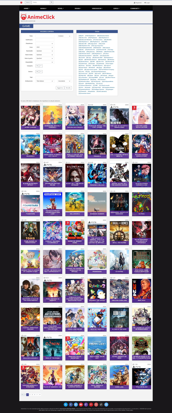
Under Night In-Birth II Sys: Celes (53, 155)
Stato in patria (29, 58)
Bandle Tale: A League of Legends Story (30, 270)
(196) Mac (81, 49)
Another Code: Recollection (142, 126)
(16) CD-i (81, 87)
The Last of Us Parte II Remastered (119, 126)
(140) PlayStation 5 (97, 53)
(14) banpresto (83, 91)
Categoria (30, 66)
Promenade (97, 271)
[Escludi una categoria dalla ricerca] (41, 65)
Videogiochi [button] (96, 8)
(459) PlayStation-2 (95, 41)
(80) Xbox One (100, 61)
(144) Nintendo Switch (85, 53)
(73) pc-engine (109, 63)
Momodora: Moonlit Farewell (52, 126)
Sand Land (119, 387)
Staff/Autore (29, 39)
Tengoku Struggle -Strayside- (30, 386)
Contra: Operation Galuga (30, 328)
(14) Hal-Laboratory (102, 91)
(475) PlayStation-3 (84, 41)
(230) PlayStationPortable (85, 47)
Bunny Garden (30, 127)
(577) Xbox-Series (98, 39)
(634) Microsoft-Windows (85, 39)
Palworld (30, 156)
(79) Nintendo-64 (109, 61)
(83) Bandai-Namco (84, 61)
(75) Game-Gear (83, 63)
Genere (30, 71)
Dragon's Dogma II (30, 358)
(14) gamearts (91, 91)
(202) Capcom (106, 47)
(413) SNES (104, 41)
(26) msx (96, 75)
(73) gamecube (100, 63)
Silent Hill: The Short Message (75, 184)
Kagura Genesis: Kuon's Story (141, 155)
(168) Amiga (82, 51)
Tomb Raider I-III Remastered (30, 242)
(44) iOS (81, 69)
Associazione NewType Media (67, 408)
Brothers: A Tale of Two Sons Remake (30, 299)
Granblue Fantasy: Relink (52, 184)
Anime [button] (26, 8)
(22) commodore (83, 77)
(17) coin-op (99, 83)
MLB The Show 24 (97, 329)
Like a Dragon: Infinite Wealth (119, 155)
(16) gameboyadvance (84, 89)
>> (40, 394)
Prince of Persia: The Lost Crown (97, 126)
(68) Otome (82, 65)
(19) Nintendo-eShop (84, 81)
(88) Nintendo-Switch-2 (90, 59)
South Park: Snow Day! (97, 357)
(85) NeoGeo (111, 59)
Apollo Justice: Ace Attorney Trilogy (75, 155)
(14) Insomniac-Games (84, 93)
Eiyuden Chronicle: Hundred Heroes (75, 386)
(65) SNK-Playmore (98, 65)
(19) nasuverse (101, 79)
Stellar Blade (142, 387)
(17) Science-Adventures (85, 85)
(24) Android (103, 75)
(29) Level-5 (98, 73)
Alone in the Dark (119, 329)
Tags (31, 77)
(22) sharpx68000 (93, 77)
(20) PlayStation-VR (84, 79)
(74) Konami (91, 63)
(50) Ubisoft (92, 67)
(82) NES (92, 61)
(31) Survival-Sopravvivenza (98, 71)
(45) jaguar (99, 67)
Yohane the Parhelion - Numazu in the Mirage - (75, 270)
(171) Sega (110, 49)
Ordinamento (29, 81)
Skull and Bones (119, 243)
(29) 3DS (91, 73)
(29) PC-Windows (106, 73)
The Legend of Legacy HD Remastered (141, 328)
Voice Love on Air (75, 329)
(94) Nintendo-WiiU (97, 57)
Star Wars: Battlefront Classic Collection (52, 327)
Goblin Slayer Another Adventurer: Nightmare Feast (75, 299)
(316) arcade (102, 43)
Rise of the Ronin (53, 358)
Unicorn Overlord (119, 300)
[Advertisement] (108, 17)
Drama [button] (77, 8)
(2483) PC (81, 35)
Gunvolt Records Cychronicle (52, 242)
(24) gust (111, 75)
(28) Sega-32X (82, 75)
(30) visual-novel (83, 73)
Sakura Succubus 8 (75, 127)
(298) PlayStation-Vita (84, 45)
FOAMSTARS (30, 214)
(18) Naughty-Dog (90, 83)
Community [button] (134, 8)
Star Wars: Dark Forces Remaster (141, 270)
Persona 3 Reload (97, 185)
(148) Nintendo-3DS (109, 51)
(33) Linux (81, 71)
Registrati (138, 2)
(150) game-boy (90, 51)
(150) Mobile (99, 51)
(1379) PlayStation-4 (90, 35)
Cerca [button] (115, 8)
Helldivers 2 (75, 214)
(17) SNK (95, 85)
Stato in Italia (29, 54)
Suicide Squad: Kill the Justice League (119, 184)
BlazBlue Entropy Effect (30, 184)
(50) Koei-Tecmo (83, 67)
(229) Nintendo (97, 47)
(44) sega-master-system (91, 69)
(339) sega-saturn (92, 43)
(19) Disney (93, 79)
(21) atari (101, 77)
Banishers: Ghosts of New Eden (119, 213)
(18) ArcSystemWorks (107, 81)
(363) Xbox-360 (83, 43)
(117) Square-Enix (104, 55)
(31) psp (87, 71)
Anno (31, 47)
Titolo (31, 36)
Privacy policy (129, 410)
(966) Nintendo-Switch (103, 35)
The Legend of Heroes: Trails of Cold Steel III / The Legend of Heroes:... (97, 240)
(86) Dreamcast (102, 59)
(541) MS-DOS (107, 39)
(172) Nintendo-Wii (101, 49)
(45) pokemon (107, 67)
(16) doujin (88, 87)
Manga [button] (43, 8)
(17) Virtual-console (104, 85)
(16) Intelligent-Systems (98, 89)
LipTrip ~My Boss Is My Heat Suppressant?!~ (52, 270)
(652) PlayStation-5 (104, 37)
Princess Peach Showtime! (75, 357)
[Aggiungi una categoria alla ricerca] (37, 65)
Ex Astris (119, 271)
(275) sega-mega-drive (97, 45)
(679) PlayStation (92, 37)
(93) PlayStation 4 (108, 57)
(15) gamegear (109, 89)
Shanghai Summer (97, 214)
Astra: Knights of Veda (119, 357)
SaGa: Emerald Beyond (97, 386)
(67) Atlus (88, 65)
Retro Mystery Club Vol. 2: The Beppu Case (141, 357)
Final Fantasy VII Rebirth (52, 299)
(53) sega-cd (107, 65)
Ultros (141, 214)
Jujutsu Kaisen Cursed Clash (141, 184)
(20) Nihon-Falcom (110, 77)
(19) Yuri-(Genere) (96, 81)
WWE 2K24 (141, 300)
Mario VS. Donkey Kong (75, 242)
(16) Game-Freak (96, 87)
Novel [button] (60, 8)
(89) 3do (81, 59)
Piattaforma (29, 43)
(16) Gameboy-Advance (108, 87)
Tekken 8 (97, 156)
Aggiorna (60, 88)
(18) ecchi (81, 83)
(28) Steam (90, 75)
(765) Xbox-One (83, 37)
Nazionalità (29, 51)
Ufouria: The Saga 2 (97, 300)
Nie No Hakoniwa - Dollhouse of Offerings (142, 241)
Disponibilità (29, 62)
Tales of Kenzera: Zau (53, 387)
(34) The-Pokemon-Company (106, 69)
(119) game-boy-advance (85, 55)
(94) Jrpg (88, 57)
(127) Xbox (106, 53)
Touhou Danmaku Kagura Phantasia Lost (52, 212)
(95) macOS (82, 57)
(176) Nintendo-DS (90, 49)
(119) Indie (96, 55)
